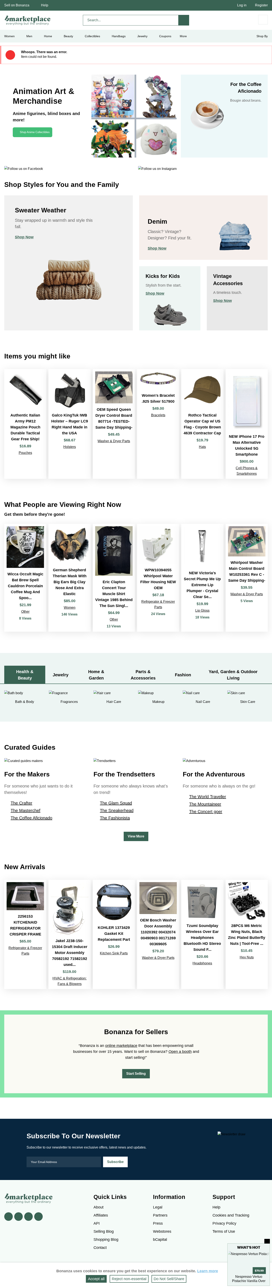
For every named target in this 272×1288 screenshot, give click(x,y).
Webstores (162, 1231)
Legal (157, 1207)
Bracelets (158, 415)
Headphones (202, 963)
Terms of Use (223, 1231)
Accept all (96, 1279)
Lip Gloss (202, 610)
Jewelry (142, 36)
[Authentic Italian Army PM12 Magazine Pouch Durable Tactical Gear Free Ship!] (25, 424)
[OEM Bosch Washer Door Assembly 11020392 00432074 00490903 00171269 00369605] (158, 934)
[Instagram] (38, 1216)
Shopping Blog (106, 1239)
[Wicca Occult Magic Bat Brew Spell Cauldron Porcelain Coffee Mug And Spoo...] (25, 577)
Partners (160, 1215)
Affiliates (101, 1215)
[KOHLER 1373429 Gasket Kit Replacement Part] (114, 934)
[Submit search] (183, 20)
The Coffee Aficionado (31, 818)
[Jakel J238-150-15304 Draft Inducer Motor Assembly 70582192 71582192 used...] (69, 934)
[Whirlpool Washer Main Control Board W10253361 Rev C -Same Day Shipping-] (247, 577)
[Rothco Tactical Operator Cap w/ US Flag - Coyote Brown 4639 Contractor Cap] (202, 424)
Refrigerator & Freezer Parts (158, 604)
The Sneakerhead (116, 810)
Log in (241, 5)
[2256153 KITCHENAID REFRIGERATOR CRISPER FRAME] (25, 934)
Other (25, 611)
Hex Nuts (247, 957)
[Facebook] (8, 1216)
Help (44, 5)
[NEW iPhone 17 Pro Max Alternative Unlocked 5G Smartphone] (247, 424)
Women (69, 607)
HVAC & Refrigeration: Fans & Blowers (69, 981)
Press (158, 1223)
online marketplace (121, 1045)
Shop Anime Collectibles (35, 132)
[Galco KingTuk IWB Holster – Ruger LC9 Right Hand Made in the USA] (69, 424)
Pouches (25, 453)
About (98, 1207)
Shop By (262, 36)
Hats (202, 447)
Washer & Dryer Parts (114, 441)
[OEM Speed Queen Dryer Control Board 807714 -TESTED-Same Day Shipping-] (114, 424)
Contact (100, 1247)
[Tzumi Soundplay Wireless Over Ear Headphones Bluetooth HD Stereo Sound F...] (202, 934)
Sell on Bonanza (16, 5)
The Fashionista (115, 818)
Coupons (165, 36)
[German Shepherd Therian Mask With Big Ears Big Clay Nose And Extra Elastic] (69, 577)
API (97, 1223)
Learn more (207, 1271)
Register (261, 5)
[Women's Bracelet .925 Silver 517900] (158, 424)
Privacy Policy (224, 1223)
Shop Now (24, 237)
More (183, 36)
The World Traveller (207, 796)
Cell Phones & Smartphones (247, 470)
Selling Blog (104, 1231)
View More (136, 836)
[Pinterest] (28, 1216)
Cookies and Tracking (230, 1215)
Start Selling (136, 1073)
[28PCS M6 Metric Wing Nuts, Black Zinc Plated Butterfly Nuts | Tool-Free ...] (247, 934)
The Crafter (21, 803)
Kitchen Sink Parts (114, 953)
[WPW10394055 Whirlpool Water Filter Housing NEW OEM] (158, 577)
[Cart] (263, 19)
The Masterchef (25, 810)
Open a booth (180, 1051)
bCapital (160, 1239)
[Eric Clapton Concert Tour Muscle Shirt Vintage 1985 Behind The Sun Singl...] (114, 577)
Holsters (69, 447)
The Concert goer (205, 811)
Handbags (119, 36)
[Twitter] (18, 1216)
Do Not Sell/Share (169, 1279)
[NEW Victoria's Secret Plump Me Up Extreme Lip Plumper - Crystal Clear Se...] (202, 577)
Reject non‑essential (129, 1279)
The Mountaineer (205, 804)
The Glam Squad (116, 803)
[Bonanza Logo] (27, 20)
